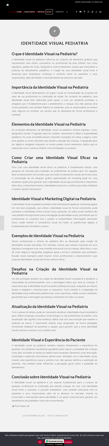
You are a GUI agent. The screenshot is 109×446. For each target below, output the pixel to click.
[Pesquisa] (67, 12)
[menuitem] (19, 12)
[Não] (105, 439)
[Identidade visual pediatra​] (2, 223)
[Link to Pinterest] (84, 12)
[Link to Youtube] (80, 12)
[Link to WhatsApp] (96, 12)
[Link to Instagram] (88, 12)
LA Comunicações (60, 416)
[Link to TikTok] (92, 12)
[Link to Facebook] (76, 12)
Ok (40, 442)
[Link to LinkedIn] (100, 12)
